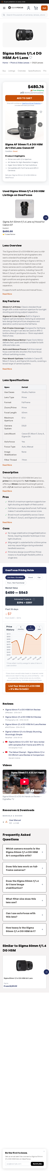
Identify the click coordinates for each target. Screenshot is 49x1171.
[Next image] (40, 124)
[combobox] (24, 15)
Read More (7, 294)
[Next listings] (45, 217)
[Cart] (35, 8)
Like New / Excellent (15, 577)
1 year (39, 628)
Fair (39, 577)
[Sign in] (28, 8)
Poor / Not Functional (15, 583)
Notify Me (37, 1164)
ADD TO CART (24, 98)
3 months (21, 628)
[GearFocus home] (15, 8)
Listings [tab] (11, 71)
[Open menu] (4, 8)
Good (30, 577)
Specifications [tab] (34, 71)
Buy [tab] (4, 71)
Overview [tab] (22, 71)
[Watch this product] (30, 57)
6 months (31, 628)
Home (5, 63)
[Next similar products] (46, 972)
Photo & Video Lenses (19, 63)
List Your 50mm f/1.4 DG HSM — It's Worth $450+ (24, 687)
